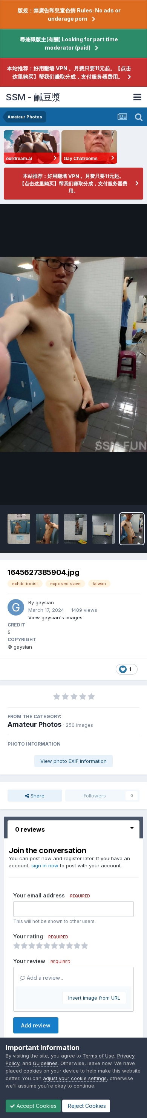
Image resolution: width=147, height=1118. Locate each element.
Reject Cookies (86, 1106)
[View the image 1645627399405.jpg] (75, 529)
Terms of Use (98, 1056)
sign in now (44, 865)
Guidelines (45, 1063)
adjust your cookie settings (75, 1078)
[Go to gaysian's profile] (16, 607)
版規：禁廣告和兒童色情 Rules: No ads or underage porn (69, 14)
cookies (32, 1071)
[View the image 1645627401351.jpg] (103, 529)
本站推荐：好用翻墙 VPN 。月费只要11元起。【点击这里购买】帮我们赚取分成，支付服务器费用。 (69, 72)
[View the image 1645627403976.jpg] (47, 529)
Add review (36, 1025)
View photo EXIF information (73, 761)
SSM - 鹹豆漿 (33, 97)
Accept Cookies (36, 1106)
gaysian (44, 602)
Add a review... (44, 977)
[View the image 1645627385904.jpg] (132, 529)
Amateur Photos (34, 724)
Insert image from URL (94, 998)
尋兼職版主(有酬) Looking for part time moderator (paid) (69, 43)
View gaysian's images (55, 617)
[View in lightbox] (73, 354)
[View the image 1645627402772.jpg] (19, 529)
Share (36, 796)
